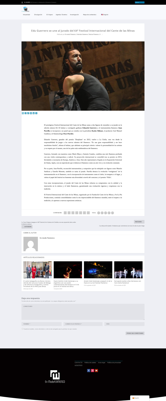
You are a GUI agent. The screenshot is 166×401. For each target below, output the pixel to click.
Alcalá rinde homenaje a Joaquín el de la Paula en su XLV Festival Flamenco (98, 282)
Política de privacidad (114, 363)
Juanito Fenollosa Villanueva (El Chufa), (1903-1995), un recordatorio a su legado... (49, 2)
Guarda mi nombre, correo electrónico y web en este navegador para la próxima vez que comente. (50, 329)
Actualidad (26, 15)
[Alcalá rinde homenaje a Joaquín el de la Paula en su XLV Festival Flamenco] (98, 269)
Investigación (74, 15)
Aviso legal (101, 363)
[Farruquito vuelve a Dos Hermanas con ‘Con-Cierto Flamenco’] (128, 269)
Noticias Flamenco (94, 34)
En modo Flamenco (70, 34)
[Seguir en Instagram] (92, 370)
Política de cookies (90, 363)
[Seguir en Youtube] (96, 370)
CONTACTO (78, 363)
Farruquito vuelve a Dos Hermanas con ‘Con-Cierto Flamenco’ (127, 282)
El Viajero (50, 15)
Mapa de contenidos (89, 15)
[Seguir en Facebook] (88, 370)
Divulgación (38, 15)
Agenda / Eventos (61, 15)
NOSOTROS (78, 365)
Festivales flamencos (82, 34)
